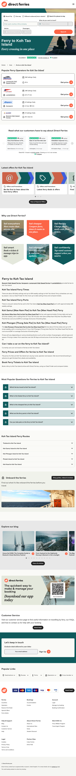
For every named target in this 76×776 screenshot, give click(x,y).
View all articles (38, 563)
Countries (4, 702)
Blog (2, 723)
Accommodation (31, 702)
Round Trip (9, 16)
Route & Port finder (7, 708)
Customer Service (6, 729)
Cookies (3, 742)
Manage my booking (58, 705)
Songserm (25, 283)
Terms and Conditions (7, 749)
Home (3, 65)
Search (63, 32)
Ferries (29, 705)
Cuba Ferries (30, 742)
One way (18, 16)
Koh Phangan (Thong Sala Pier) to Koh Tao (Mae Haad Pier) (24, 327)
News (28, 729)
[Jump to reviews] (38, 58)
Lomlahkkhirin (57, 283)
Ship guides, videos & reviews (63, 478)
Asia (10, 65)
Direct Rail (30, 744)
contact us (54, 766)
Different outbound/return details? (34, 16)
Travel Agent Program (58, 726)
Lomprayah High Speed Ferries (39, 283)
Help (2, 731)
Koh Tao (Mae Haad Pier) (45, 304)
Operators (4, 705)
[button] (39, 387)
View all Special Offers (38, 202)
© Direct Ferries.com (6, 763)
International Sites (32, 726)
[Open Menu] (73, 4)
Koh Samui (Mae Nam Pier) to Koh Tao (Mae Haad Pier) (20, 314)
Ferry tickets (5, 713)
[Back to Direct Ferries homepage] (15, 4)
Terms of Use (5, 747)
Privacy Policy (5, 744)
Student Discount (32, 731)
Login (53, 702)
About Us (29, 723)
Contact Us (4, 726)
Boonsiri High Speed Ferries (11, 283)
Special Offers (5, 710)
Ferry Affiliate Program (58, 723)
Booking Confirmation (58, 708)
